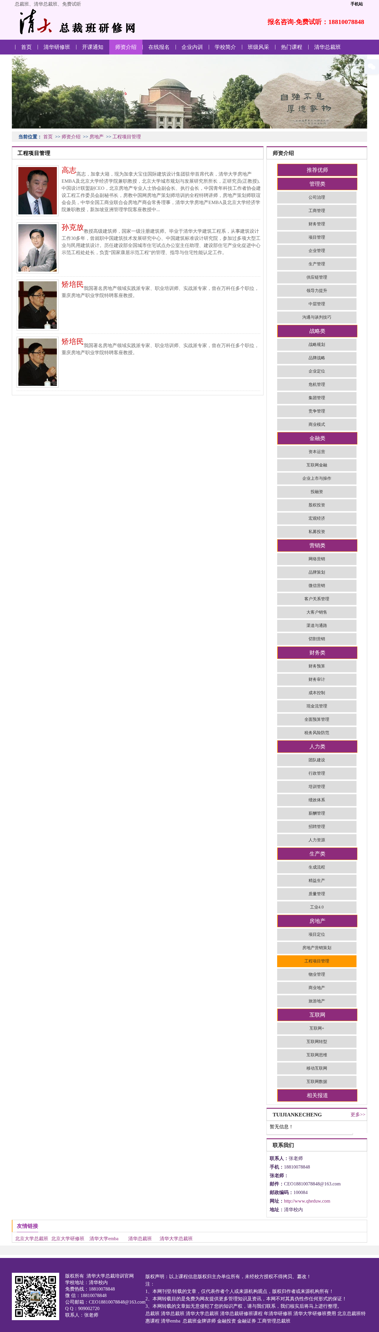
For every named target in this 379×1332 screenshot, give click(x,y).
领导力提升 (316, 290)
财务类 (317, 653)
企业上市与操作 (316, 478)
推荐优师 (317, 170)
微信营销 (317, 585)
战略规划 (317, 344)
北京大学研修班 (67, 1238)
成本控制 (317, 693)
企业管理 (317, 250)
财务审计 (317, 679)
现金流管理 (316, 706)
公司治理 (317, 197)
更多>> (358, 1114)
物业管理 (317, 974)
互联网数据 (316, 1081)
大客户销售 (316, 612)
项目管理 (317, 237)
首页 (26, 47)
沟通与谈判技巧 (316, 317)
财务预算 (317, 666)
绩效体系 (317, 800)
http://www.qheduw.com (307, 1200)
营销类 (317, 545)
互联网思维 (316, 1055)
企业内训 (192, 47)
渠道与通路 (316, 625)
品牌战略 (317, 358)
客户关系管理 (316, 599)
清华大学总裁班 (176, 1238)
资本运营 (317, 452)
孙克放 (73, 227)
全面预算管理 (316, 719)
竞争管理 (317, 411)
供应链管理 (316, 277)
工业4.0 (317, 907)
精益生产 (317, 880)
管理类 (317, 184)
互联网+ (316, 1028)
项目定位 (317, 934)
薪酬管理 (317, 813)
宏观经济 (317, 518)
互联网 (317, 1015)
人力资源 (317, 840)
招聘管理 (317, 826)
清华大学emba (103, 1238)
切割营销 (317, 639)
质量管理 (317, 894)
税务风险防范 (316, 733)
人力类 (317, 747)
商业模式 (317, 424)
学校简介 (225, 47)
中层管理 (317, 304)
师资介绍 (125, 47)
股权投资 (317, 505)
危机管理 (317, 384)
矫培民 (73, 284)
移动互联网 (316, 1068)
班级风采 (258, 47)
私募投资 (317, 531)
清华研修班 (57, 47)
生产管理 (317, 264)
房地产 (96, 136)
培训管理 (317, 786)
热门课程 (291, 47)
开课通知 (92, 47)
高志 (69, 170)
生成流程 (317, 867)
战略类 (317, 331)
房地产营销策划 (316, 948)
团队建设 (317, 760)
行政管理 (317, 773)
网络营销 (317, 559)
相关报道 (317, 1095)
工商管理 (317, 210)
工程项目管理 (127, 136)
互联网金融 (316, 465)
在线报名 (159, 47)
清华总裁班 (327, 47)
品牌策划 (317, 572)
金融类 (317, 438)
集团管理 (317, 398)
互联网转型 (316, 1041)
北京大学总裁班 (31, 1238)
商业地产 (317, 988)
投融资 (317, 492)
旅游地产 (317, 1001)
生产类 (317, 854)
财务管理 (317, 224)
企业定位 (317, 371)
